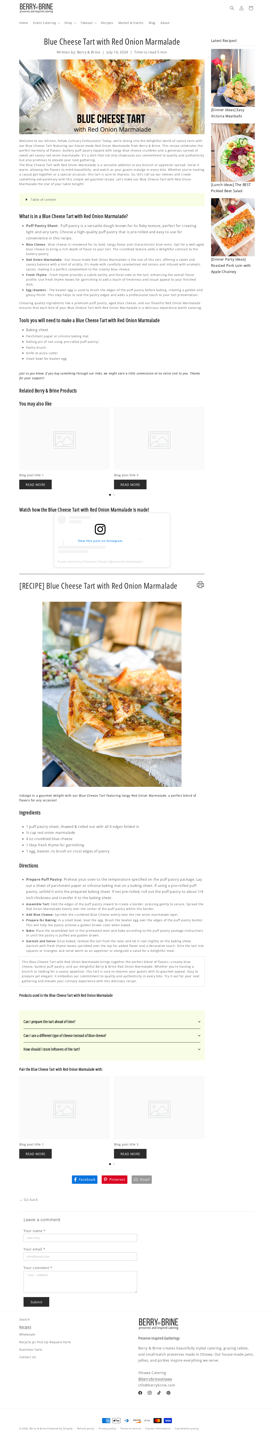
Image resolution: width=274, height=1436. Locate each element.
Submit (36, 1302)
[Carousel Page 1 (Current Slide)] (110, 495)
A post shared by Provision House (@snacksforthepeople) (100, 561)
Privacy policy (107, 1428)
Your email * (34, 1249)
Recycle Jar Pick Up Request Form (45, 1342)
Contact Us (27, 1357)
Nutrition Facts (30, 1350)
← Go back (28, 1199)
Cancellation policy (187, 1428)
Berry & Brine (38, 1428)
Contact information (158, 1428)
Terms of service (130, 1428)
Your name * (35, 1230)
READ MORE (35, 484)
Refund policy (85, 1428)
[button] (46, 22)
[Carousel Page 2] (114, 495)
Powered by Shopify (60, 1428)
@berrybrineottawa (155, 1379)
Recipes (25, 1327)
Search (24, 1319)
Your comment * (38, 1267)
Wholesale (27, 1334)
